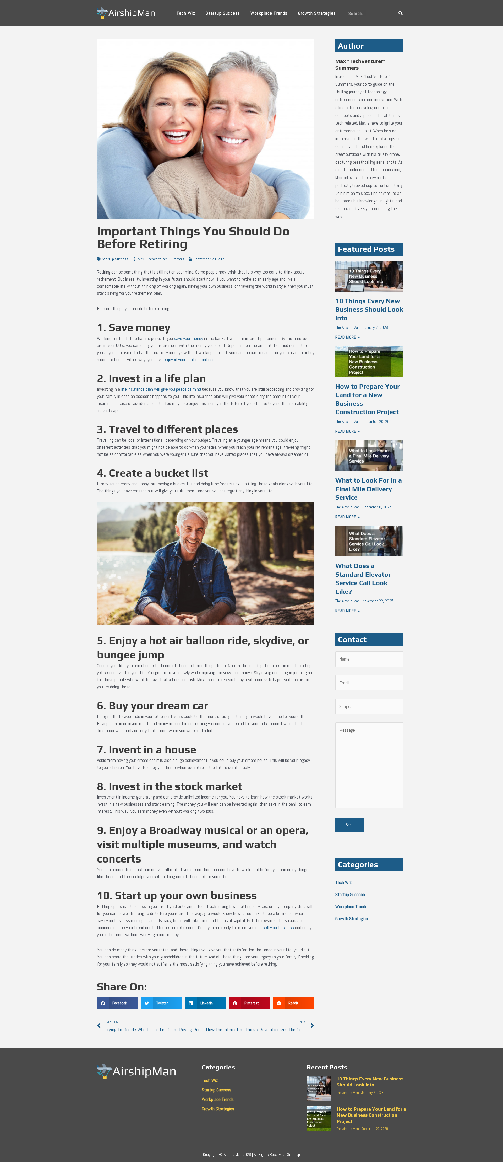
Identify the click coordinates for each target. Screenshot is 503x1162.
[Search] (400, 13)
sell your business (278, 927)
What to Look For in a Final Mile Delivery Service (368, 488)
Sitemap (293, 1154)
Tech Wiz (186, 13)
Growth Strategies (317, 13)
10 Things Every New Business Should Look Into (369, 309)
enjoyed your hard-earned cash (190, 359)
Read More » (347, 337)
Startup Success (223, 13)
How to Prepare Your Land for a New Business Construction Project (371, 1115)
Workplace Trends (268, 13)
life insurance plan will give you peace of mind (161, 389)
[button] (117, 1003)
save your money (188, 338)
